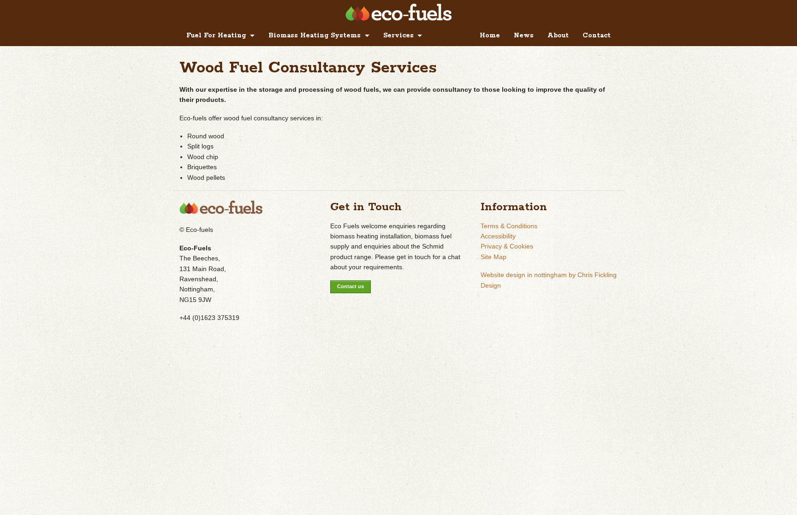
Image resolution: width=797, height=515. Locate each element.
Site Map (493, 256)
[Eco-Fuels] (398, 18)
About (558, 35)
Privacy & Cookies (507, 246)
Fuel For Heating (216, 35)
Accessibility (498, 236)
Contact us (350, 286)
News (524, 35)
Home (490, 35)
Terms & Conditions (509, 226)
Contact (597, 35)
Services (398, 35)
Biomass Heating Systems (314, 35)
